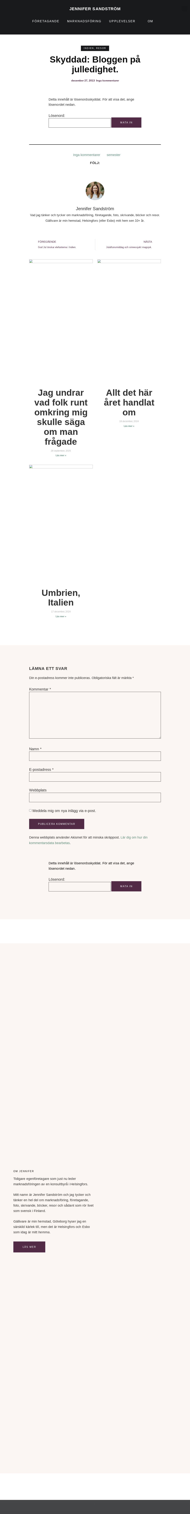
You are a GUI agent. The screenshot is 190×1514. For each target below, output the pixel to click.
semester (113, 155)
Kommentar (40, 689)
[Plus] (20, 8)
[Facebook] (74, 173)
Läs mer (29, 1247)
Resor (101, 48)
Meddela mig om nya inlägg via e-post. (64, 811)
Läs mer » (61, 455)
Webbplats (38, 790)
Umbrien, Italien (61, 598)
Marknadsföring (84, 21)
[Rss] (4, 11)
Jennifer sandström (95, 8)
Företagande (45, 21)
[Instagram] (9, 8)
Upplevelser (122, 21)
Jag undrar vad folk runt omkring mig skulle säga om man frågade (61, 417)
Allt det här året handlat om (129, 402)
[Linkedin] (4, 8)
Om (150, 21)
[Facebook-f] (15, 8)
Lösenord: (57, 116)
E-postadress (41, 769)
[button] (184, 8)
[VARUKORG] (175, 8)
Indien (89, 48)
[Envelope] (9, 11)
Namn (35, 749)
